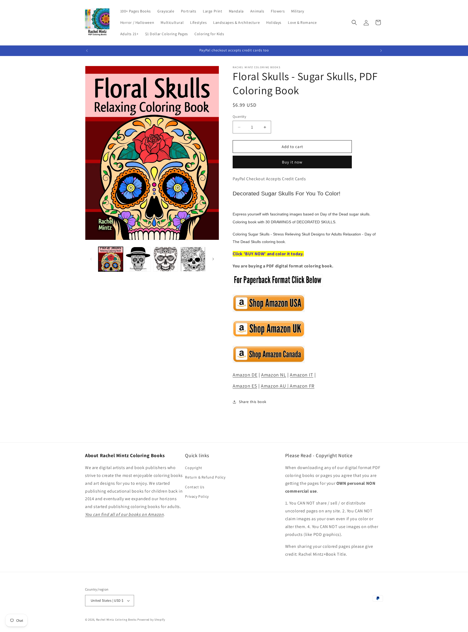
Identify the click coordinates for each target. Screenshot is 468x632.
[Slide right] (213, 259)
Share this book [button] (252, 401)
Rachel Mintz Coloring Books (116, 619)
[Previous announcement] (87, 50)
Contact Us (194, 486)
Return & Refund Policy (205, 477)
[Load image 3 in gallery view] (165, 259)
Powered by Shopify (151, 619)
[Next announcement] (381, 50)
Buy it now (292, 162)
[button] (354, 22)
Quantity (239, 116)
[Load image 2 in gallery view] (138, 259)
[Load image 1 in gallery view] (110, 259)
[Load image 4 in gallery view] (193, 259)
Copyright (193, 467)
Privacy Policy (197, 496)
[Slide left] (91, 259)
